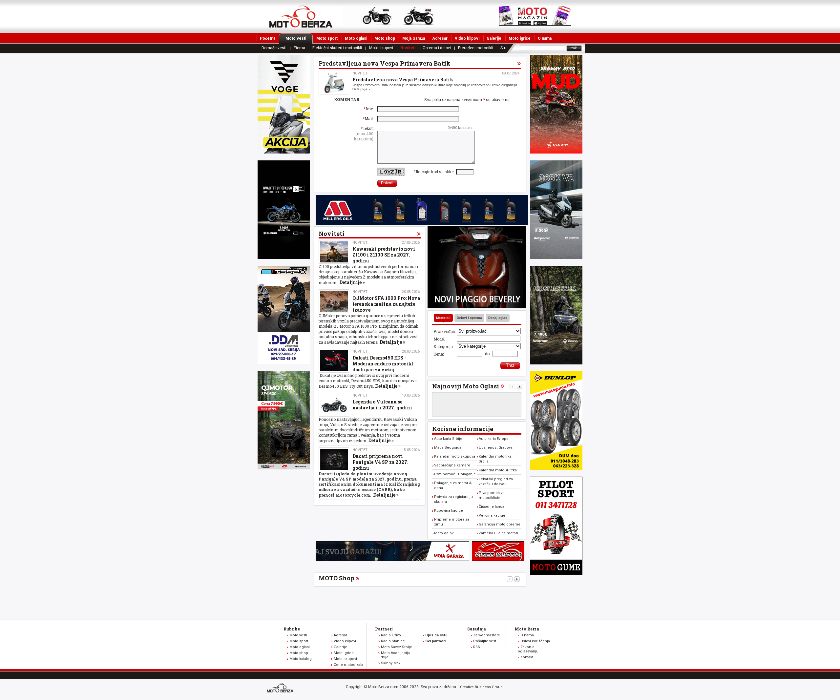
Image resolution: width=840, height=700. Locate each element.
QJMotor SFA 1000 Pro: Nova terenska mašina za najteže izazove (386, 304)
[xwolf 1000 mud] (284, 151)
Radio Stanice (393, 641)
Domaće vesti (274, 48)
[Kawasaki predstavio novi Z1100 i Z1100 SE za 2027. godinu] (334, 252)
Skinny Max (390, 663)
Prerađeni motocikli (475, 48)
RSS (476, 647)
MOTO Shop (336, 578)
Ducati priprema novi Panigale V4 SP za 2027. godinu (380, 462)
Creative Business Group (481, 687)
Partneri (384, 628)
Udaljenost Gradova (496, 447)
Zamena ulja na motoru (499, 533)
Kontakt (526, 657)
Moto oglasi (356, 38)
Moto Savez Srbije (396, 647)
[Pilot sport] (556, 573)
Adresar (440, 38)
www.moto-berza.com (281, 688)
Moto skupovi (381, 48)
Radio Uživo (391, 635)
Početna (267, 38)
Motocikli (443, 317)
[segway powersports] (556, 151)
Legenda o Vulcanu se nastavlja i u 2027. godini (382, 405)
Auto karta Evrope (494, 439)
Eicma (299, 48)
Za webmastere (486, 635)
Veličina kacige (492, 515)
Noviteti (407, 48)
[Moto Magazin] (300, 16)
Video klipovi (467, 38)
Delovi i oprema (469, 317)
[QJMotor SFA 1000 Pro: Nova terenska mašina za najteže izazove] (334, 301)
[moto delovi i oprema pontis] (284, 362)
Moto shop (384, 38)
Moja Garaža (413, 38)
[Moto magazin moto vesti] (419, 24)
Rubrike (292, 628)
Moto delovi (444, 533)
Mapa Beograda (447, 447)
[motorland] (284, 467)
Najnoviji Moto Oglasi (465, 386)
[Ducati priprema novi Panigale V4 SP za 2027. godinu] (334, 459)
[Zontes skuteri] (556, 257)
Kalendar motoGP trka (498, 470)
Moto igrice (520, 38)
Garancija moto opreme (499, 524)
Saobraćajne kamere (452, 465)
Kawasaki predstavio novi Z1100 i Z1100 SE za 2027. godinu (383, 255)
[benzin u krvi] (498, 559)
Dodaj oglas (497, 317)
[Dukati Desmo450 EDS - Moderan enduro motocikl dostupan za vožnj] (334, 361)
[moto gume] (556, 468)
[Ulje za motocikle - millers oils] (422, 223)
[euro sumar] (284, 257)
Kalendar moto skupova (454, 456)
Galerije (494, 38)
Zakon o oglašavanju (528, 649)
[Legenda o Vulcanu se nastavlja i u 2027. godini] (334, 405)
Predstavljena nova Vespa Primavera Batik (402, 79)
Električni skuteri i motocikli (337, 48)
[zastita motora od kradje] (477, 306)
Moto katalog (300, 659)
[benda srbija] (556, 362)
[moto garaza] (392, 559)
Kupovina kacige (448, 510)
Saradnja (476, 628)
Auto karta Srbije (448, 439)
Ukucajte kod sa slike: (435, 171)
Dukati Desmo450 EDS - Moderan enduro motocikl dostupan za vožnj (383, 364)
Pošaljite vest (484, 641)
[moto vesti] (535, 24)
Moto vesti (295, 38)
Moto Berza (526, 628)
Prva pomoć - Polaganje (455, 474)
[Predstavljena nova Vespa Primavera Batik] (334, 82)
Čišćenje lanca (491, 506)
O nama (545, 38)
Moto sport (327, 38)
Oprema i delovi (437, 48)
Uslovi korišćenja (535, 641)
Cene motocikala (348, 665)
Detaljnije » (361, 89)
